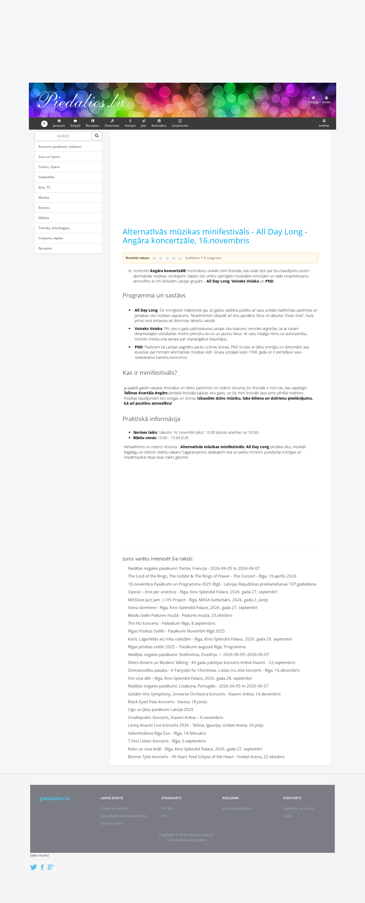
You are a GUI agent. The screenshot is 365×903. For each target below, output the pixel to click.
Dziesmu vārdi (111, 823)
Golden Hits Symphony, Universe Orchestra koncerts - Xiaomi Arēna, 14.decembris (204, 694)
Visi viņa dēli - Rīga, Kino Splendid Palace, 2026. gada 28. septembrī (190, 678)
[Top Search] (96, 135)
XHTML (167, 808)
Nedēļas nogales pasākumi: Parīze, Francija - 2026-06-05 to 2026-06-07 (194, 568)
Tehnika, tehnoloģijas (54, 228)
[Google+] (53, 864)
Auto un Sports (49, 156)
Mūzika (43, 197)
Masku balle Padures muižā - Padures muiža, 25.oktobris (180, 615)
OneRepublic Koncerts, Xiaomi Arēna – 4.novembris (175, 717)
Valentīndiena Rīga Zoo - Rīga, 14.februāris (167, 733)
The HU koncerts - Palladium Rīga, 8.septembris (171, 623)
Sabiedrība (46, 177)
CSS (164, 815)
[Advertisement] (182, 40)
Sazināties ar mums (298, 808)
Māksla (43, 218)
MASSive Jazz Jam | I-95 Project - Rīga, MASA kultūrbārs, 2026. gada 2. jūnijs (198, 599)
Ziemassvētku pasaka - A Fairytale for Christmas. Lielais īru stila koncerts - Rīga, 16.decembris (214, 670)
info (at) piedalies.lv (237, 808)
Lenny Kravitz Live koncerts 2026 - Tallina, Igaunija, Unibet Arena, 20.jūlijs (195, 725)
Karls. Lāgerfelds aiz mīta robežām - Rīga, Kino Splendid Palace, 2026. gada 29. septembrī (210, 639)
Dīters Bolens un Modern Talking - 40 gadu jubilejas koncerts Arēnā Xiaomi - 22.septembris (211, 662)
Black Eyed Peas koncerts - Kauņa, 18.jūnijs (167, 701)
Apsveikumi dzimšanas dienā (123, 815)
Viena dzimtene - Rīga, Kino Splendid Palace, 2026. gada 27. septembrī (192, 607)
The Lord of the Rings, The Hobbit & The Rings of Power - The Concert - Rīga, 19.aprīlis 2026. (212, 576)
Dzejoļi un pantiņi (114, 808)
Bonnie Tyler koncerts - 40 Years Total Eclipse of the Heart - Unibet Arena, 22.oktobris (206, 756)
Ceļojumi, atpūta (50, 238)
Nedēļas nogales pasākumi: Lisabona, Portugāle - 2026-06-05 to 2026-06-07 (198, 686)
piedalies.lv (55, 798)
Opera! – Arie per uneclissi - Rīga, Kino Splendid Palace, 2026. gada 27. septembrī (202, 591)
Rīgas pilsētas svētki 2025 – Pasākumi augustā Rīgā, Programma (187, 646)
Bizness (44, 207)
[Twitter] (35, 864)
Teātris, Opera (49, 167)
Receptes (45, 248)
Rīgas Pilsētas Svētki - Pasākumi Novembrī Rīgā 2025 (176, 631)
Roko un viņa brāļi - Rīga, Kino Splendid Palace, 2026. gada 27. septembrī (195, 748)
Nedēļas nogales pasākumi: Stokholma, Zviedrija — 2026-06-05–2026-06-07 (198, 654)
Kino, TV (44, 187)
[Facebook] (43, 864)
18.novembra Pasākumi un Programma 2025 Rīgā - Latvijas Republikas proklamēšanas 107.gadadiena (222, 584)
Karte (287, 815)
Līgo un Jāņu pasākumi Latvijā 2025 (160, 709)
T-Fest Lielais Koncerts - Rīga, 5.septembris (167, 740)
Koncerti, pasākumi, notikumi (59, 146)
